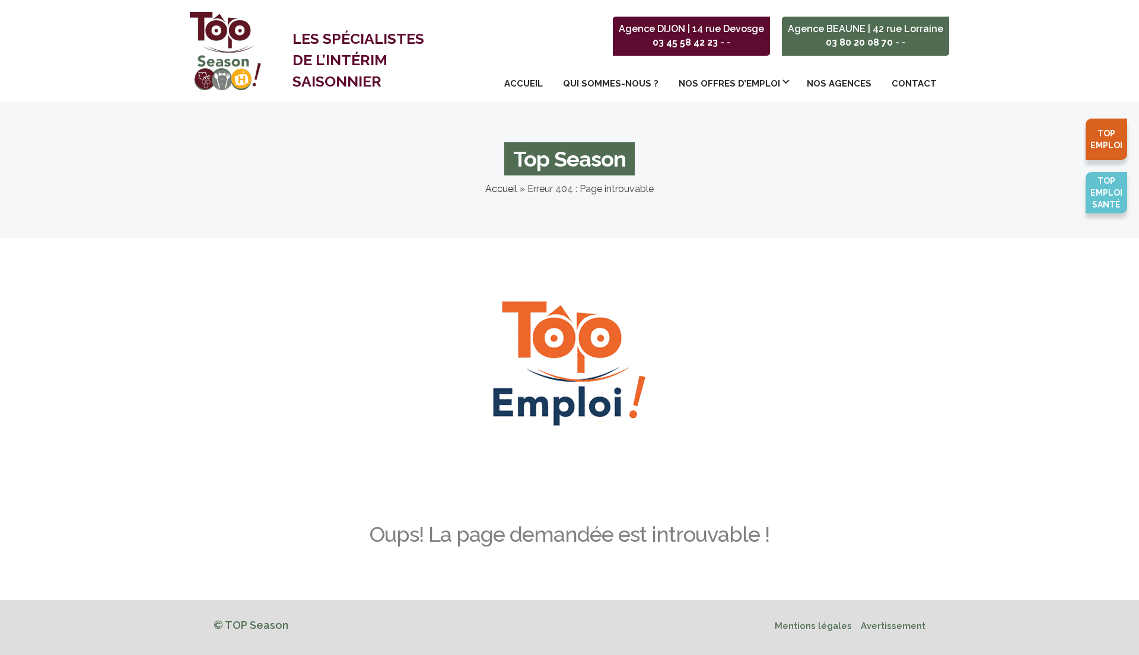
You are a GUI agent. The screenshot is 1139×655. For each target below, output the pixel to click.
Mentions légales (813, 626)
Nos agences (839, 83)
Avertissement (893, 626)
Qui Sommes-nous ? (610, 83)
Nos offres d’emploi (729, 83)
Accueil (523, 83)
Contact (914, 83)
